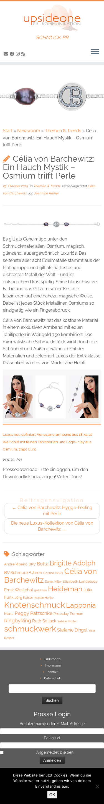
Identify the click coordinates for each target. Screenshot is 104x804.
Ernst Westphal (18, 589)
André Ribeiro (15, 564)
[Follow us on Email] (7, 54)
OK (52, 794)
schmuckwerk (30, 628)
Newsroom (28, 130)
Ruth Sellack (44, 620)
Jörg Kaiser (24, 597)
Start (7, 130)
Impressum (53, 665)
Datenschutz (53, 678)
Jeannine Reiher (46, 193)
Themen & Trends (63, 130)
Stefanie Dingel (72, 630)
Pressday (61, 614)
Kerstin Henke (44, 597)
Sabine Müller (67, 621)
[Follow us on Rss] (24, 54)
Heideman (65, 589)
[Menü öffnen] (95, 52)
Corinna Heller (53, 573)
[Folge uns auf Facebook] (13, 54)
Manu (9, 614)
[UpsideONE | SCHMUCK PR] (52, 18)
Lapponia (81, 605)
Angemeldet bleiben (54, 752)
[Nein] (97, 786)
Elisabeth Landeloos (80, 581)
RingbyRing (17, 620)
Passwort (52, 738)
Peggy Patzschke (33, 613)
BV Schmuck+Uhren (23, 572)
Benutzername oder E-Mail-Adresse (52, 724)
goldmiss (40, 590)
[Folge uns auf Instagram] (18, 54)
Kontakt (53, 672)
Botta (43, 564)
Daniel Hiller (53, 581)
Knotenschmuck (34, 605)
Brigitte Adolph (72, 563)
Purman (76, 614)
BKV (32, 564)
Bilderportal (53, 659)
